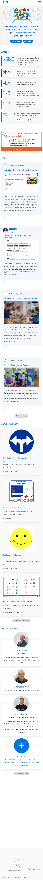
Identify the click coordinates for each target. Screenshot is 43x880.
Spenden (17, 860)
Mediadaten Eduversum (13, 868)
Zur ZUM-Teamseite (21, 773)
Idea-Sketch (23, 877)
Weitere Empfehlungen (21, 620)
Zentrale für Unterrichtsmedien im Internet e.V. (24, 876)
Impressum (16, 864)
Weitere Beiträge (21, 416)
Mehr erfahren (16, 41)
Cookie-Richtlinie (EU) (14, 870)
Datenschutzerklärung (13, 866)
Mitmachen (28, 41)
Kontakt (17, 862)
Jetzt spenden (21, 149)
